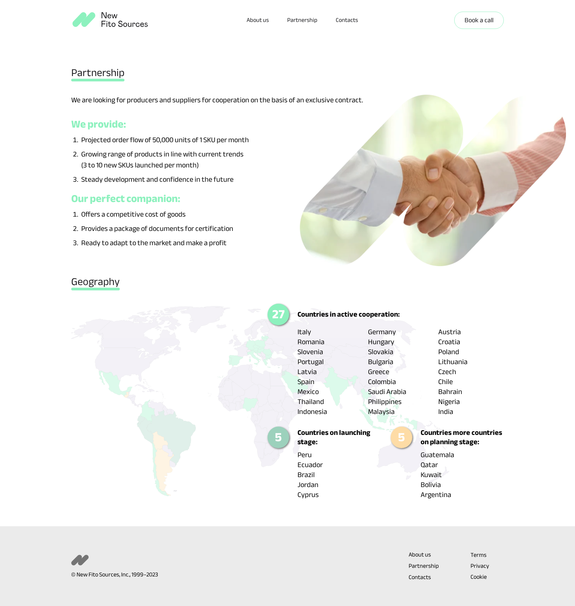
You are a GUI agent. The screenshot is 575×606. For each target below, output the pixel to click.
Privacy (480, 566)
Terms (478, 555)
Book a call (479, 20)
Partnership (302, 20)
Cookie (479, 577)
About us (258, 20)
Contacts (347, 20)
